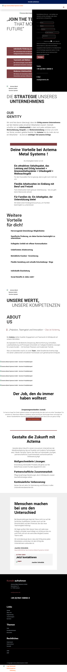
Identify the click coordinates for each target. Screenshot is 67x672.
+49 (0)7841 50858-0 (20, 598)
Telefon (39, 29)
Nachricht (39, 38)
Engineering (10, 614)
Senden (40, 57)
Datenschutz (10, 644)
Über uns (9, 612)
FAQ (8, 628)
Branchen (9, 632)
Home (8, 610)
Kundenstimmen (11, 630)
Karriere (9, 618)
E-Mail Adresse (41, 32)
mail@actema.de (15, 592)
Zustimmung (40, 41)
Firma (38, 22)
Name (38, 26)
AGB (8, 650)
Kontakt (9, 646)
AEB (8, 653)
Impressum (10, 642)
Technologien (10, 616)
